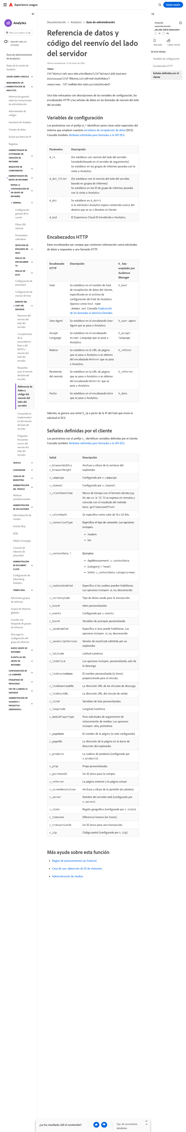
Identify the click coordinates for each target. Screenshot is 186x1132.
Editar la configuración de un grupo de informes (20, 191)
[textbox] (18, 33)
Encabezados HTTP (163, 66)
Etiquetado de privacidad (16, 682)
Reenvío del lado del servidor (21, 306)
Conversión (19, 470)
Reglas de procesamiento (21, 262)
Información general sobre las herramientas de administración (20, 100)
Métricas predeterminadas (21, 497)
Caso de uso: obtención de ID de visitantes (77, 868)
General (17, 202)
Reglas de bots (20, 273)
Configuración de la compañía (18, 673)
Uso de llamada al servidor (18, 691)
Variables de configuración (166, 58)
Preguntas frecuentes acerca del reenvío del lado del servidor (23, 445)
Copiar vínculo (173, 44)
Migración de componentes (16, 169)
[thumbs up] (96, 1125)
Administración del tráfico (21, 487)
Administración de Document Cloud (21, 565)
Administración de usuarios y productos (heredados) (18, 704)
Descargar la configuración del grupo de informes (20, 638)
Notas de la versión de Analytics (18, 67)
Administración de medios (67, 876)
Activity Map (19, 526)
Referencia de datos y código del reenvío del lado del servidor (25, 396)
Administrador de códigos (17, 113)
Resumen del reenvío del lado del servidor (24, 321)
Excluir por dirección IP (20, 136)
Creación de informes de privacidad (19, 551)
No (167, 33)
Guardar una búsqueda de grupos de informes (21, 623)
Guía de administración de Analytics (19, 56)
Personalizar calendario (21, 237)
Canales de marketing (18, 478)
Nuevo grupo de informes (19, 650)
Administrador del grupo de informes (18, 178)
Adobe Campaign (22, 540)
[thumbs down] (104, 1125)
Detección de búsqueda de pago (21, 249)
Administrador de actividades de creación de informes (18, 156)
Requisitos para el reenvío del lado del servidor (24, 373)
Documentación (56, 22)
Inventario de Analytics (20, 122)
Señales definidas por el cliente (166, 75)
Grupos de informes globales (21, 610)
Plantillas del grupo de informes (18, 661)
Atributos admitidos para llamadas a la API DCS (97, 135)
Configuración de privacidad (23, 282)
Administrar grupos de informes (20, 599)
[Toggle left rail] (33, 14)
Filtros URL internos (20, 226)
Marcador (158, 44)
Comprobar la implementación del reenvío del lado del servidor (24, 421)
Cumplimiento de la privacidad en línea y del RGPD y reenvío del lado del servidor (24, 347)
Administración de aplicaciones (21, 507)
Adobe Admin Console (18, 76)
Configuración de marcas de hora (23, 293)
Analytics (76, 22)
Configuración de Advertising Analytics (21, 579)
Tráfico (17, 463)
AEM (15, 533)
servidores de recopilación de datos (105, 130)
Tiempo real (19, 590)
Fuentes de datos (17, 129)
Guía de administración (100, 22)
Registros (13, 144)
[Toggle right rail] (153, 14)
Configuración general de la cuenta (22, 213)
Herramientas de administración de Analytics (15, 87)
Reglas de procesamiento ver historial (74, 860)
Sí (159, 33)
